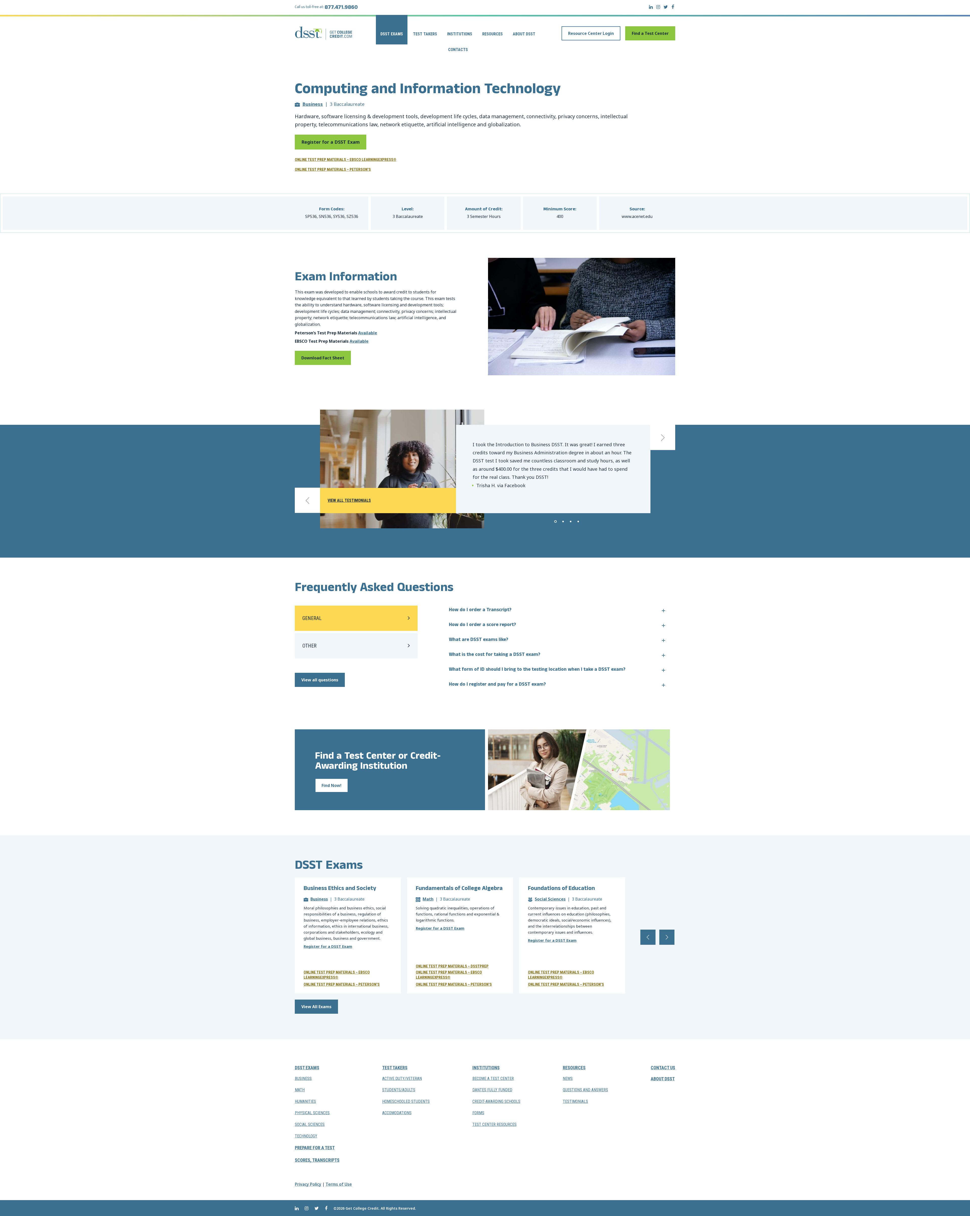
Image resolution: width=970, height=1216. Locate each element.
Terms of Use (339, 1184)
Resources (492, 34)
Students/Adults (398, 1089)
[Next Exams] (666, 937)
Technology (306, 1136)
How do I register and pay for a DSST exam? (497, 684)
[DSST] (324, 33)
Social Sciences (550, 899)
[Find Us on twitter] (666, 7)
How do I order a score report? (482, 625)
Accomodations (396, 1112)
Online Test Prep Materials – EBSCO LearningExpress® (345, 159)
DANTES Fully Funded (492, 1089)
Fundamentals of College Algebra (459, 889)
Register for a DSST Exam (330, 142)
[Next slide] (662, 437)
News (568, 1078)
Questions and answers (585, 1089)
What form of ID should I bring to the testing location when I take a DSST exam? (537, 670)
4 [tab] (578, 521)
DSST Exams (391, 34)
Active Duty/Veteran (402, 1078)
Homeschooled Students (406, 1101)
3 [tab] (570, 521)
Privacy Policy (308, 1184)
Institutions (459, 34)
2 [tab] (563, 521)
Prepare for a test (315, 1147)
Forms (478, 1112)
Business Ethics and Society (340, 889)
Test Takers (425, 34)
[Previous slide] (307, 500)
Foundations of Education (561, 889)
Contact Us (663, 1067)
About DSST (524, 34)
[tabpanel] (553, 469)
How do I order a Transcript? (480, 610)
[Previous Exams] (648, 937)
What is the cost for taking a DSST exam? (494, 655)
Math (428, 899)
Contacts (458, 49)
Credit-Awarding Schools (496, 1101)
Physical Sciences (312, 1112)
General (312, 618)
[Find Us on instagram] (658, 7)
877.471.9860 (341, 8)
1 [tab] (555, 521)
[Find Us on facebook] (672, 7)
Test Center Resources (494, 1124)
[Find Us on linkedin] (651, 7)
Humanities (305, 1101)
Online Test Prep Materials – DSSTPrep (452, 966)
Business (312, 104)
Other (309, 646)
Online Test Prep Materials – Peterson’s (333, 169)
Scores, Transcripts (317, 1160)
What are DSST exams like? (478, 640)
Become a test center (493, 1078)
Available (367, 333)
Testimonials (575, 1101)
